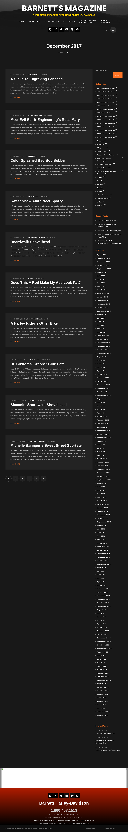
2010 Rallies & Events (107, 109)
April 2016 (101, 371)
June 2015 (101, 406)
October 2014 (103, 434)
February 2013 (103, 504)
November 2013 (103, 473)
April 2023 (101, 255)
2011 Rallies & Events (107, 112)
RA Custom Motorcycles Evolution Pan (107, 225)
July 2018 (101, 276)
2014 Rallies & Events (107, 123)
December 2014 (103, 427)
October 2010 (103, 603)
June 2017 (101, 321)
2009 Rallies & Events (107, 105)
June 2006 (101, 705)
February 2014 (103, 462)
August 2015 (102, 399)
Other (100, 177)
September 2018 (104, 269)
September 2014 (104, 437)
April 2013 (101, 497)
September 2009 (104, 648)
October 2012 (103, 518)
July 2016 (101, 360)
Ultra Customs (35, 115)
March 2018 (102, 290)
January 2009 (103, 677)
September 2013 (104, 480)
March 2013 (102, 501)
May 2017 (101, 325)
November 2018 (103, 262)
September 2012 (104, 522)
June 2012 (101, 532)
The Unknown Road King (107, 220)
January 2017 (102, 339)
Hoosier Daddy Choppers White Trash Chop (109, 236)
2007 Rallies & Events (107, 98)
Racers (100, 184)
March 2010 (102, 627)
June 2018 (101, 279)
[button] (107, 30)
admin (44, 75)
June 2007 (101, 698)
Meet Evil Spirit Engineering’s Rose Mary (45, 120)
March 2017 (102, 332)
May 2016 (101, 367)
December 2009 (104, 638)
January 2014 (102, 466)
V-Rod (31, 278)
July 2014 (101, 445)
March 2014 (102, 459)
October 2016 (103, 350)
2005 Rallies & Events (107, 91)
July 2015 (101, 402)
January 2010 (102, 634)
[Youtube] (66, 29)
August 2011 (102, 568)
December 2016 (103, 343)
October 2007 (103, 691)
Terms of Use (90, 828)
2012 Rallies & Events (107, 116)
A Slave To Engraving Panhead (36, 79)
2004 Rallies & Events (107, 88)
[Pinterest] (72, 29)
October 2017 (103, 307)
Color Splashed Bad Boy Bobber (38, 160)
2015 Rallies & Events (107, 126)
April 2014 (101, 455)
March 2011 (101, 585)
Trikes (100, 191)
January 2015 (102, 423)
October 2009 (103, 645)
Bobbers (31, 156)
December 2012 (103, 511)
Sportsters (33, 197)
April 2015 (101, 413)
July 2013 (101, 487)
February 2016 (103, 378)
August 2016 (102, 357)
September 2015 (104, 395)
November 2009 (104, 641)
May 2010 (101, 620)
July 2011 (101, 571)
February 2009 (103, 673)
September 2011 (104, 564)
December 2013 (103, 469)
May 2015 (101, 409)
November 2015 (103, 388)
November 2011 (103, 557)
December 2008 (104, 680)
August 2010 (102, 610)
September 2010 (104, 606)
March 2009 (102, 670)
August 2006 (102, 701)
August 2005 (102, 715)
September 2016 (104, 353)
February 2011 (103, 589)
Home (60, 52)
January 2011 (102, 592)
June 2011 (101, 575)
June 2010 (101, 617)
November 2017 (103, 304)
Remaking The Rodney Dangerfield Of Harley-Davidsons (110, 242)
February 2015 (103, 420)
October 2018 (103, 265)
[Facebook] (50, 29)
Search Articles (101, 70)
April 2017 (101, 329)
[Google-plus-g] (77, 29)
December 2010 (103, 596)
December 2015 (103, 385)
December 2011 (103, 553)
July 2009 (101, 655)
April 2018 (101, 286)
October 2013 (103, 476)
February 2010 (103, 631)
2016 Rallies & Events (107, 130)
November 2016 (103, 346)
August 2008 (102, 684)
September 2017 (104, 311)
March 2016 (102, 374)
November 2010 (103, 599)
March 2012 (102, 543)
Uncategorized (104, 198)
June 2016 (101, 364)
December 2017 (103, 300)
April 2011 (101, 582)
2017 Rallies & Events (107, 133)
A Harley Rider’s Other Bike (34, 323)
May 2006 (101, 708)
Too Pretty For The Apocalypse (109, 231)
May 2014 (101, 452)
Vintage (32, 400)
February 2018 (103, 293)
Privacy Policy (111, 828)
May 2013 (101, 494)
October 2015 (103, 392)
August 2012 (102, 525)
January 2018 (102, 297)
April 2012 (101, 539)
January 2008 (103, 687)
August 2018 (102, 272)
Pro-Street (102, 180)
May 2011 (100, 578)
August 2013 (102, 483)
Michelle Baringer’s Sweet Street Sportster (46, 445)
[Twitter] (61, 29)
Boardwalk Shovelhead (30, 242)
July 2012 (101, 529)
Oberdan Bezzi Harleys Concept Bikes (109, 172)
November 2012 (103, 515)
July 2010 (101, 613)
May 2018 (101, 283)
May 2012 (101, 536)
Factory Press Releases (108, 154)
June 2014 (101, 448)
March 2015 (102, 416)
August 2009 (102, 652)
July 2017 (101, 318)
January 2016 (102, 381)
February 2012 (103, 546)
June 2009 (101, 659)
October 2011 (102, 561)
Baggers (101, 140)
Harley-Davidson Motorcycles (109, 159)
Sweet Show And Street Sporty (36, 201)
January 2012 (102, 550)
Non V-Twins (33, 319)
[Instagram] (55, 29)
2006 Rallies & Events (107, 95)
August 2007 (102, 694)
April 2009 (101, 666)
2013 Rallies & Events (107, 119)
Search (117, 75)
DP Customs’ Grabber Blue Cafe (37, 364)
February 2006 (103, 712)
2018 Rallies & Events (107, 137)
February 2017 (103, 336)
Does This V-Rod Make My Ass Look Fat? (45, 283)
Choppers (32, 75)
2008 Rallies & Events (107, 102)
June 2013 (101, 490)
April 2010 (101, 624)
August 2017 (102, 314)
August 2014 (102, 441)
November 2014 (103, 430)
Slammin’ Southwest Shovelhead (38, 405)
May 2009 (101, 662)
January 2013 (102, 508)
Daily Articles (103, 151)
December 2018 (103, 258)
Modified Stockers (36, 237)
